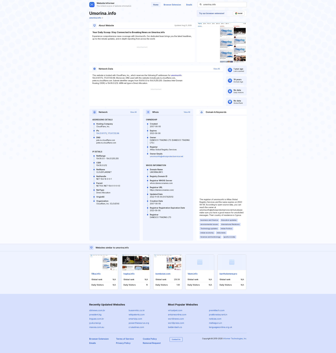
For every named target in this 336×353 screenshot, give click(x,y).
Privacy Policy (123, 343)
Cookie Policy (150, 339)
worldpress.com (176, 323)
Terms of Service (125, 339)
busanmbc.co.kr (137, 310)
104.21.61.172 (101, 133)
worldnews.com (176, 318)
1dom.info (193, 273)
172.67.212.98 (113, 133)
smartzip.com (135, 318)
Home (155, 5)
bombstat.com (163, 273)
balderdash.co (175, 327)
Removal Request (152, 343)
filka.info (96, 273)
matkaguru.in (215, 323)
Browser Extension (172, 5)
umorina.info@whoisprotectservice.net (166, 156)
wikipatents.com (137, 314)
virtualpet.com (175, 310)
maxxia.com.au (96, 327)
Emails (189, 5)
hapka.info (129, 273)
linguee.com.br (96, 318)
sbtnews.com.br (97, 310)
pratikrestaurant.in (218, 314)
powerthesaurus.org (139, 323)
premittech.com (216, 310)
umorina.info (95, 18)
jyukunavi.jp (95, 323)
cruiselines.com (136, 327)
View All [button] (216, 69)
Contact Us (176, 339)
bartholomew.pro (228, 273)
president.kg (95, 314)
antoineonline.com (177, 314)
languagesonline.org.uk (220, 327)
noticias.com (215, 318)
